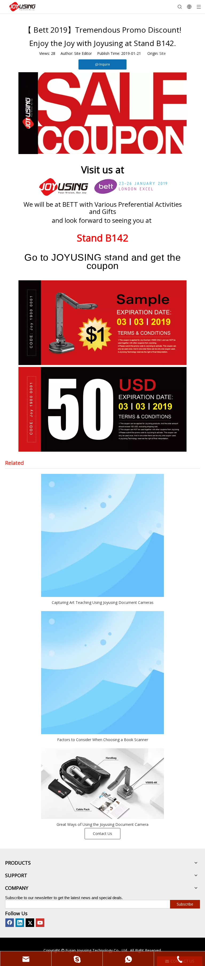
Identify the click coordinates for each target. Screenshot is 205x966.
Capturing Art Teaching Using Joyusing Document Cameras (102, 602)
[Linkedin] (19, 922)
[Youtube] (40, 922)
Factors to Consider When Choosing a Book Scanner (102, 739)
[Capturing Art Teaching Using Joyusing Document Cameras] (102, 535)
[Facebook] (9, 922)
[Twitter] (30, 922)
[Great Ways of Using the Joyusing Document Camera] (102, 783)
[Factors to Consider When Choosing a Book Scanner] (102, 672)
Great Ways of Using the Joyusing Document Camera (102, 824)
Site (162, 53)
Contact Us (102, 833)
